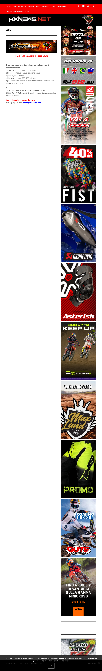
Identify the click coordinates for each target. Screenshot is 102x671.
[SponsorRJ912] (78, 70)
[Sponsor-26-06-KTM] (78, 587)
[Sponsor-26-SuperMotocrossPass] (78, 351)
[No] (99, 663)
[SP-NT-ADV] (78, 647)
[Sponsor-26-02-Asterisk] (78, 292)
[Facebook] (78, 6)
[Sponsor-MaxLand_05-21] (78, 410)
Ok (51, 666)
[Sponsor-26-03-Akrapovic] (78, 233)
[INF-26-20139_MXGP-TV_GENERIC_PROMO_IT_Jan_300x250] (78, 40)
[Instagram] (83, 6)
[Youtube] (88, 6)
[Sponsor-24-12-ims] (78, 469)
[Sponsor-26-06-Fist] (78, 174)
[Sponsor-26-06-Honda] (78, 115)
